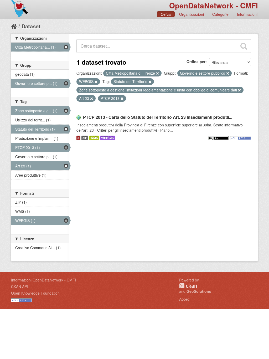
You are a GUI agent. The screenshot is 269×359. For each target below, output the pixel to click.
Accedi (184, 299)
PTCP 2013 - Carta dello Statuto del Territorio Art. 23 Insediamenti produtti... (157, 117)
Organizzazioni (191, 14)
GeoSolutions (199, 291)
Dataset (31, 26)
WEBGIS (107, 138)
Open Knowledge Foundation (35, 293)
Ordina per (196, 61)
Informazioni (247, 14)
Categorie (220, 14)
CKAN (188, 286)
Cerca (166, 14)
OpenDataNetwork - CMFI (213, 5)
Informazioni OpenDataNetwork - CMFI (43, 280)
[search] (243, 46)
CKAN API (19, 286)
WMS (94, 138)
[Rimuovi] (157, 73)
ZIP (84, 138)
